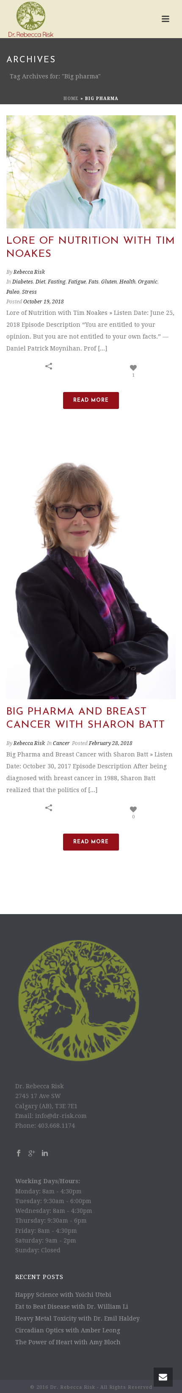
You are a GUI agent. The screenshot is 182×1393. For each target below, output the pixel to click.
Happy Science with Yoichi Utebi (63, 1294)
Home (71, 98)
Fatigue (77, 282)
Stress (29, 292)
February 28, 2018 (110, 743)
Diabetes (22, 282)
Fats (93, 282)
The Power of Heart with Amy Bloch (68, 1342)
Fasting (57, 282)
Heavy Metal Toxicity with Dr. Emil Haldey (77, 1318)
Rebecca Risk (29, 272)
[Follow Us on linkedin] (44, 1153)
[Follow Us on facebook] (18, 1153)
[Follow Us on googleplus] (31, 1153)
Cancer (61, 743)
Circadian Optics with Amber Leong (67, 1330)
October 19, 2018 (43, 302)
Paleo (12, 292)
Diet (40, 282)
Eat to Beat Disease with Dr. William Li (71, 1306)
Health (127, 282)
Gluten (109, 282)
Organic (147, 282)
